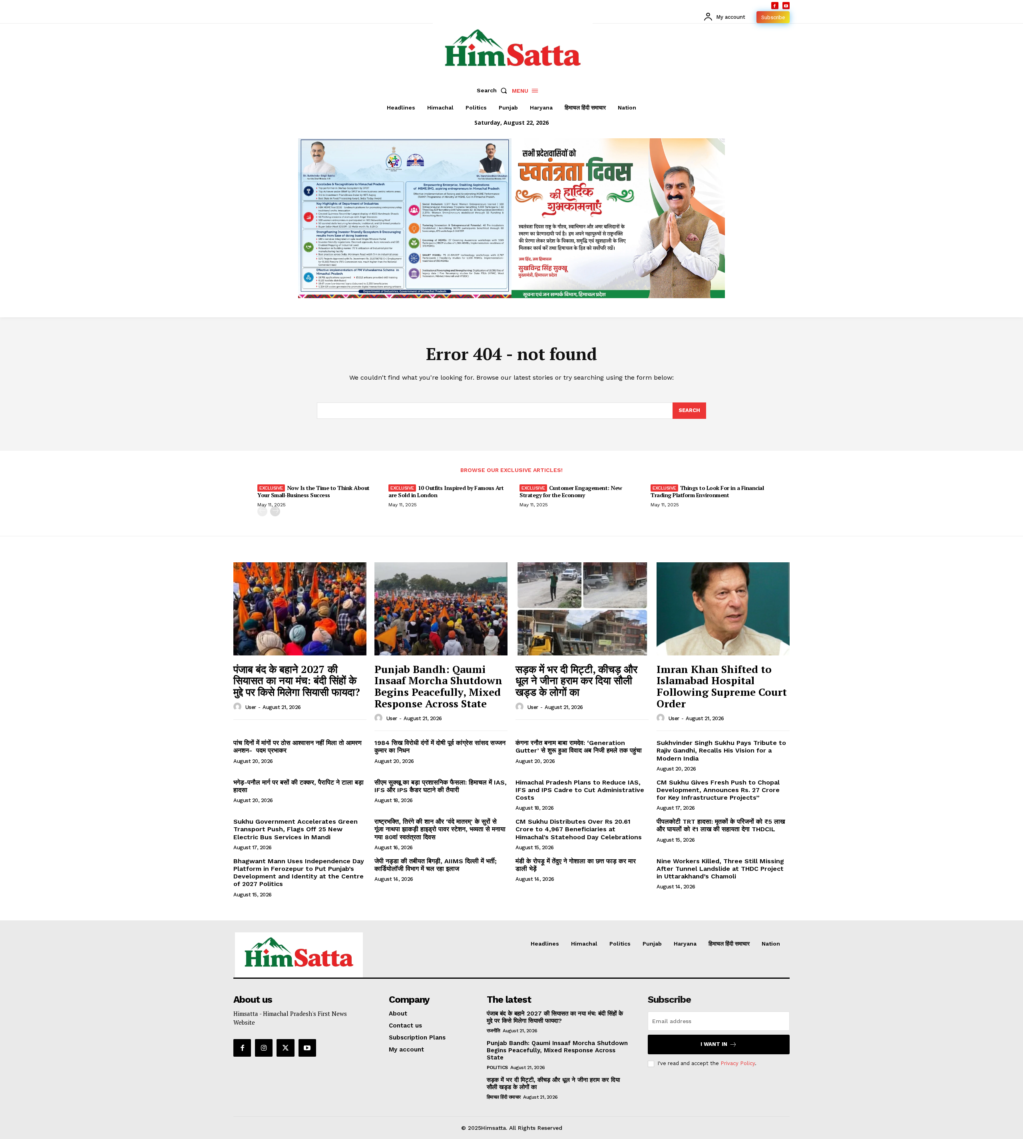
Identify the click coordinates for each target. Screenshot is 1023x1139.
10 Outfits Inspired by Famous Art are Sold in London (446, 491)
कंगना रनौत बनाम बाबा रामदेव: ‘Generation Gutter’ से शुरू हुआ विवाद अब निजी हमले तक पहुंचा (578, 746)
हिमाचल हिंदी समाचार (504, 1097)
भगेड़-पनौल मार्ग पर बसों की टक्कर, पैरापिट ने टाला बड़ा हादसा (298, 786)
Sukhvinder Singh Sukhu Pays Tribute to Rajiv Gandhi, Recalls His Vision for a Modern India (721, 750)
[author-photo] (238, 707)
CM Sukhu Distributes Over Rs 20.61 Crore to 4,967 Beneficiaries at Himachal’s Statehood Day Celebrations (578, 829)
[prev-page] (262, 511)
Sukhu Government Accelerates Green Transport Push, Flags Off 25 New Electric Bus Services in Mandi (295, 829)
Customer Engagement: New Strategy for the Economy (570, 491)
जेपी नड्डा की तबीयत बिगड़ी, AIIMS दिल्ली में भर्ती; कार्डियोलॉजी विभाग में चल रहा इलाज (435, 864)
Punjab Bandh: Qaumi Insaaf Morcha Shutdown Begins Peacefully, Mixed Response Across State (438, 686)
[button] (493, 90)
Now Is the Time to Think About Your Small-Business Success (313, 491)
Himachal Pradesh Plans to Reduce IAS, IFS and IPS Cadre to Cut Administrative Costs (579, 790)
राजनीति (493, 1030)
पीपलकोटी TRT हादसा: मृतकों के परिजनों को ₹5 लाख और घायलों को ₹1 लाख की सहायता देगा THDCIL (721, 825)
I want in (714, 1044)
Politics (497, 1067)
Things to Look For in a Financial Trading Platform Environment (707, 491)
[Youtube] (786, 5)
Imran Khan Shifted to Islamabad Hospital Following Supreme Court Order (722, 686)
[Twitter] (285, 1048)
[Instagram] (264, 1048)
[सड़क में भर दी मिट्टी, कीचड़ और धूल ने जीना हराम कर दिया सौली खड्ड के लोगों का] (582, 608)
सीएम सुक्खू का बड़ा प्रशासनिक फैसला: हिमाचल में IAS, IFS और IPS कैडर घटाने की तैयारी (440, 786)
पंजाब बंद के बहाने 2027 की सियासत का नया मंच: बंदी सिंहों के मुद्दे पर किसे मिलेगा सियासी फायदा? (296, 680)
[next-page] (275, 511)
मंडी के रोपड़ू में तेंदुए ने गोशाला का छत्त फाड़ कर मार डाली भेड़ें (575, 864)
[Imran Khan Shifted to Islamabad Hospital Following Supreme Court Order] (723, 608)
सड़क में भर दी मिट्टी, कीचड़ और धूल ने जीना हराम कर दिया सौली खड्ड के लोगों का (576, 680)
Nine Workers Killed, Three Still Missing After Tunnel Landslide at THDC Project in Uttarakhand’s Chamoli (720, 868)
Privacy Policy (737, 1063)
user (250, 707)
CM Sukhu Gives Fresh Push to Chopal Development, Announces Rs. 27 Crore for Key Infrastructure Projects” (718, 790)
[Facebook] (774, 5)
